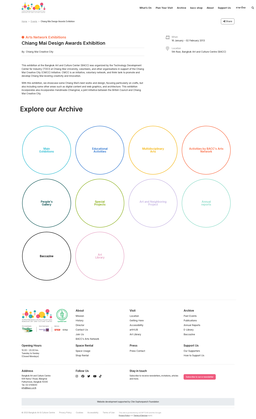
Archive (181, 7)
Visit (133, 310)
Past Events (190, 316)
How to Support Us (194, 355)
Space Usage (83, 350)
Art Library (135, 334)
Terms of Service (140, 415)
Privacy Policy (65, 412)
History (79, 320)
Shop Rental (82, 355)
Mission (80, 316)
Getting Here (137, 320)
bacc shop (196, 7)
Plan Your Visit (164, 7)
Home (24, 21)
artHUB (134, 329)
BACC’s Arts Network (87, 338)
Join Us (80, 334)
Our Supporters (192, 350)
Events (34, 21)
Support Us (224, 7)
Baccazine (189, 334)
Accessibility (136, 325)
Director (80, 325)
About (210, 7)
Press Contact (137, 350)
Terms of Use (109, 412)
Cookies (79, 412)
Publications (190, 320)
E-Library (189, 329)
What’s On (145, 7)
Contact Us (82, 329)
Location (134, 316)
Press (133, 345)
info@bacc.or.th (29, 388)
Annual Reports (192, 325)
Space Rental (84, 345)
